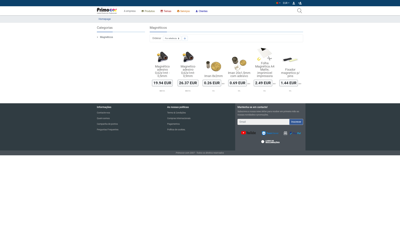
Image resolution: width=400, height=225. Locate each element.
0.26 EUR (212, 83)
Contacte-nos (103, 112)
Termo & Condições (176, 112)
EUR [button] (285, 3)
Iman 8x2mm (213, 76)
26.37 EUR (188, 83)
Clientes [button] (201, 11)
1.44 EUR (288, 83)
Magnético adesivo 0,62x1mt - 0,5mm (162, 71)
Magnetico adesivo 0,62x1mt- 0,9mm (188, 71)
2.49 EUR (263, 83)
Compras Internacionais (178, 118)
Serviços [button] (183, 11)
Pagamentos (173, 124)
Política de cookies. (176, 129)
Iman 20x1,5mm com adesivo (239, 74)
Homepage (105, 19)
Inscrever (296, 121)
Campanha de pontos (107, 124)
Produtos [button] (148, 11)
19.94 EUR (162, 83)
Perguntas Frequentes (107, 129)
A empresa (130, 11)
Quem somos (103, 118)
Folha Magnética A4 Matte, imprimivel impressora (264, 69)
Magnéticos (106, 37)
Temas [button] (165, 11)
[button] (278, 3)
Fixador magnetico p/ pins (290, 73)
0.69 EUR (237, 83)
